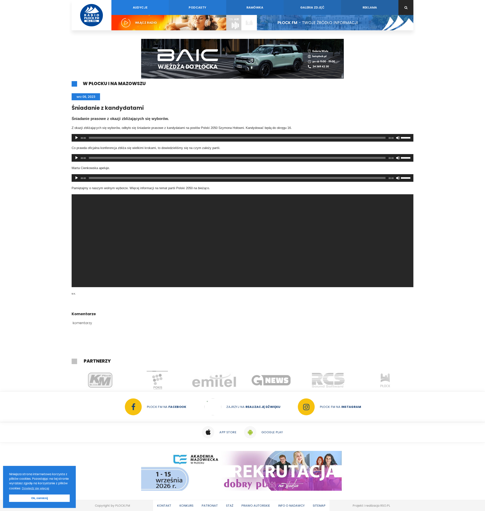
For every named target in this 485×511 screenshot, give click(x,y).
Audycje (140, 7)
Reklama (370, 7)
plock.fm (122, 505)
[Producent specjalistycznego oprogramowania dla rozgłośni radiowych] (229, 380)
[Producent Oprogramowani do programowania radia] (286, 380)
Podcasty (197, 7)
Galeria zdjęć (312, 7)
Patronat (210, 505)
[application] (242, 138)
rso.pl (385, 505)
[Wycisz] (398, 138)
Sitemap (319, 505)
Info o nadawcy (291, 505)
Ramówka (254, 7)
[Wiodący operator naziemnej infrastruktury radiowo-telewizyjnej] (172, 380)
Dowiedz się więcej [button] (35, 488)
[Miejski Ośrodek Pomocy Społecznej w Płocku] (400, 380)
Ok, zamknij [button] (39, 498)
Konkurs (186, 505)
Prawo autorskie (255, 505)
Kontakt (164, 505)
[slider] (406, 137)
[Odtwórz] (76, 138)
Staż (229, 505)
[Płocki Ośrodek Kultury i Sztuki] (115, 380)
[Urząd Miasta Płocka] (343, 380)
